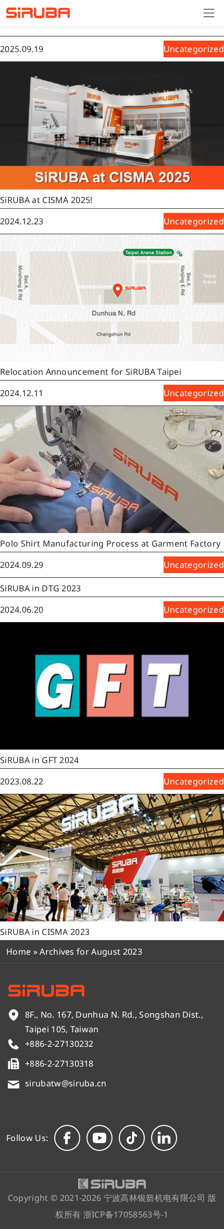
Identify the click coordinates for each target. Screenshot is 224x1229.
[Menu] (209, 13)
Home (18, 951)
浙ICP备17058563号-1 (126, 1214)
